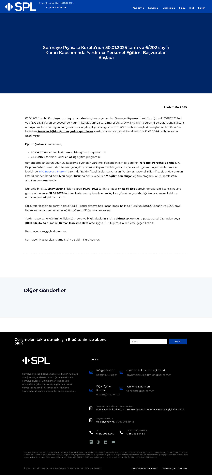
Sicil (191, 8)
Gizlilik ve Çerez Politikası (174, 468)
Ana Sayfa (138, 8)
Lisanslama (169, 8)
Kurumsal (153, 8)
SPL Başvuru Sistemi (53, 171)
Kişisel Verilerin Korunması (144, 468)
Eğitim (201, 8)
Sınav (182, 8)
